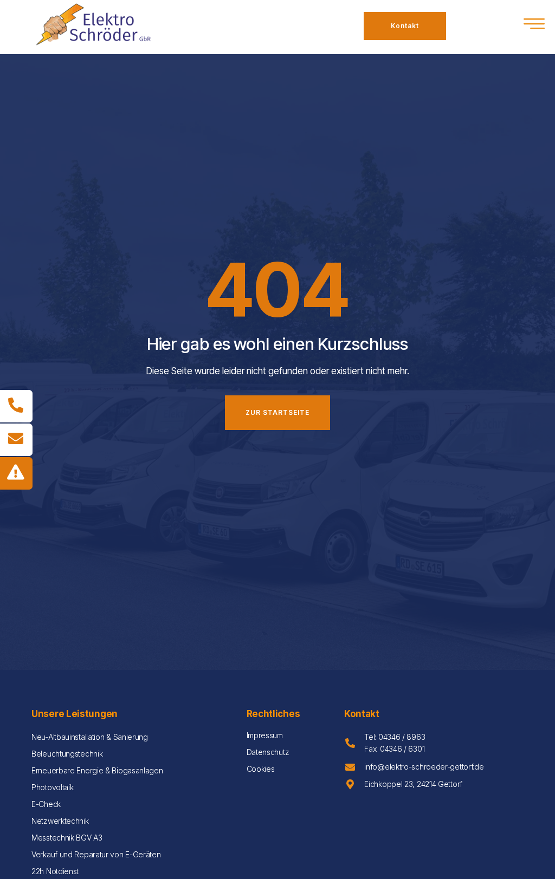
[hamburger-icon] (534, 26)
